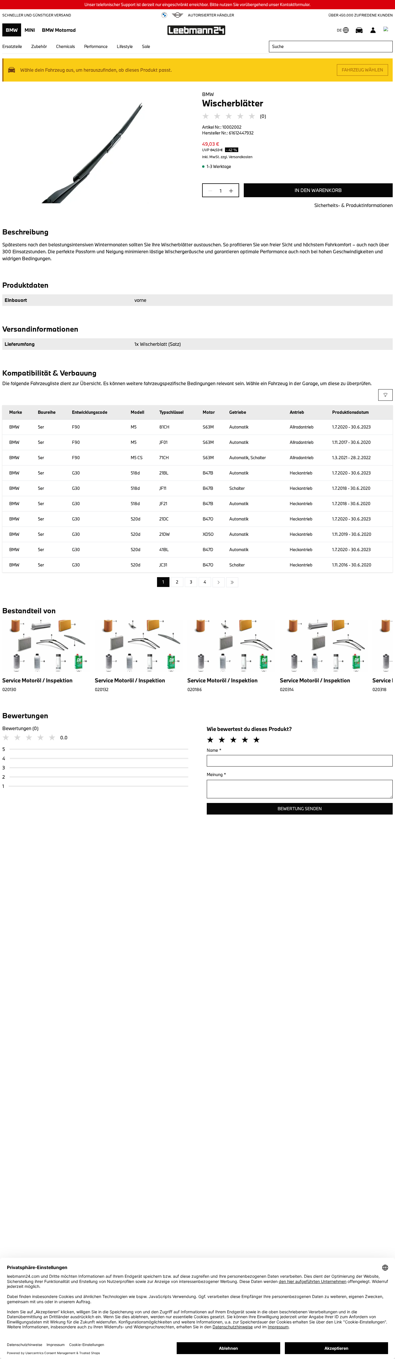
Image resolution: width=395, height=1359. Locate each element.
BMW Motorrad (59, 30)
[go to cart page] (386, 30)
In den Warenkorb (318, 190)
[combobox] (330, 46)
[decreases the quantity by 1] (212, 191)
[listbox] (197, 582)
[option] (219, 582)
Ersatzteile (12, 46)
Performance (96, 46)
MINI (30, 30)
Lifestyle (125, 46)
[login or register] (373, 30)
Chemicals (65, 46)
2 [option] (177, 582)
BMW (12, 30)
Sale (146, 46)
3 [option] (191, 582)
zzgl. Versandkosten (236, 156)
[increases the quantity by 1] (229, 191)
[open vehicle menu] (359, 30)
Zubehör (39, 46)
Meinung (216, 774)
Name (214, 750)
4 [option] (205, 582)
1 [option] (163, 582)
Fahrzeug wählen (362, 70)
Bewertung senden (300, 808)
